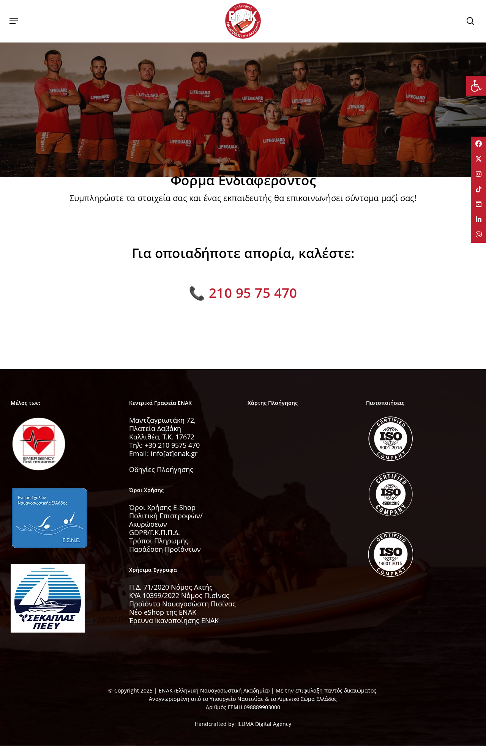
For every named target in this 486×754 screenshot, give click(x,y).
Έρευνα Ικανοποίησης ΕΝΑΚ (174, 620)
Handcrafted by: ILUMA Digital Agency (243, 723)
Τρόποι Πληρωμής (158, 540)
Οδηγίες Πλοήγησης (161, 469)
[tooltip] (478, 144)
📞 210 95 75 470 (243, 293)
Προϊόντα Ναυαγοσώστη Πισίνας (182, 603)
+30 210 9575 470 (172, 445)
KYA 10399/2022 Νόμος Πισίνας (179, 595)
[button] (13, 21)
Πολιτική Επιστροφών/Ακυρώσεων (166, 520)
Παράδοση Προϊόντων (165, 549)
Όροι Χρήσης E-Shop (162, 507)
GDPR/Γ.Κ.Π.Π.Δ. (154, 532)
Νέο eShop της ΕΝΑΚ (162, 612)
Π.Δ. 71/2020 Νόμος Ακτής (171, 587)
